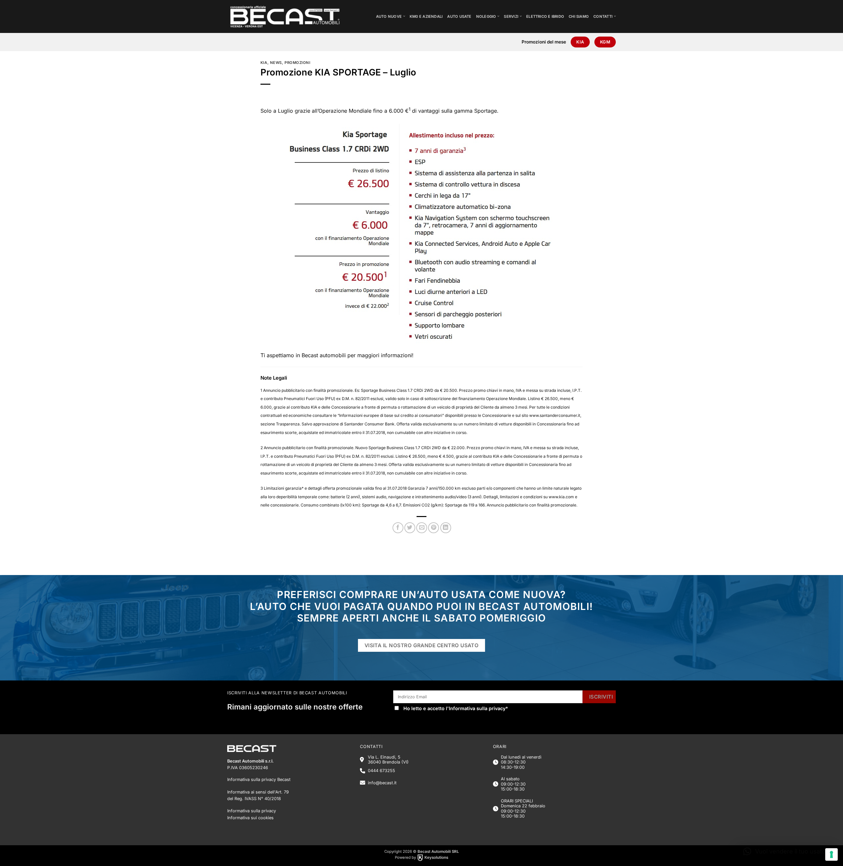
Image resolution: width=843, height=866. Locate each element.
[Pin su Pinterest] (433, 527)
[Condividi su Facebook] (398, 527)
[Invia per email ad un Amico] (421, 527)
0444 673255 (381, 770)
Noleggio (486, 16)
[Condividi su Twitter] (409, 527)
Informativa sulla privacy (477, 708)
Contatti (602, 16)
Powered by (421, 857)
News (276, 62)
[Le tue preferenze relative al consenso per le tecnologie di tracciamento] (831, 854)
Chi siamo (579, 16)
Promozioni (298, 62)
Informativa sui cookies (250, 817)
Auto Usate (459, 16)
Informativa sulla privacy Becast (258, 779)
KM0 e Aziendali (426, 16)
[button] (785, 851)
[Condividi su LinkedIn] (445, 527)
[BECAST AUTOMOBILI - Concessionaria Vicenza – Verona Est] (290, 16)
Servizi (511, 16)
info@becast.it (382, 782)
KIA (263, 62)
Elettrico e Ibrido (545, 16)
